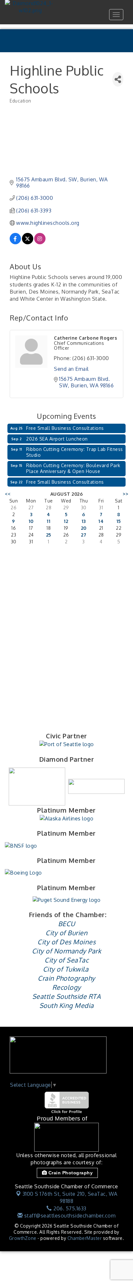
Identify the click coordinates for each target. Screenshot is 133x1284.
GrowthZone (22, 1238)
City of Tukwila (66, 969)
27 (83, 535)
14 (101, 521)
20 (84, 528)
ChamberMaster (84, 1238)
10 (31, 521)
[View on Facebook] (15, 242)
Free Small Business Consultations (65, 428)
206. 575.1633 (69, 1208)
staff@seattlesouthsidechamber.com (69, 1215)
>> (125, 494)
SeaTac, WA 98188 (70, 1197)
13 (84, 521)
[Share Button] (117, 79)
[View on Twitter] (27, 242)
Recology (66, 987)
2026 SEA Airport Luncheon (57, 439)
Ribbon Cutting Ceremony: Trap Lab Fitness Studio (74, 452)
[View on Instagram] (40, 242)
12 (66, 521)
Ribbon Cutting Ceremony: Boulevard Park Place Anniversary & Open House (73, 468)
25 (48, 535)
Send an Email (71, 369)
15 (119, 521)
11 (48, 521)
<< (7, 494)
